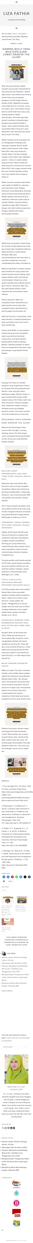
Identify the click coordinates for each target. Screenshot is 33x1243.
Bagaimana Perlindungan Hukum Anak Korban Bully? (21, 908)
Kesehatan (22, 937)
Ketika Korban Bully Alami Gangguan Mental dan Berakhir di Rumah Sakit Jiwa (7, 911)
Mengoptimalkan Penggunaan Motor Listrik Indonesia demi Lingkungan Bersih (15, 977)
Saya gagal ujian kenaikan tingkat (14, 963)
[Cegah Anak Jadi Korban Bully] (8, 921)
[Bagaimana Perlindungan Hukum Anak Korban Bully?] (22, 899)
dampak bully (22, 940)
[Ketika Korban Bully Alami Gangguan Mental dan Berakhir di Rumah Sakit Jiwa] (8, 899)
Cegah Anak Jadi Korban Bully (6, 929)
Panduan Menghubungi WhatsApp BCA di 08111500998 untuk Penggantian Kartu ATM (15, 969)
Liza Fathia (23, 1240)
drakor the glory (19, 945)
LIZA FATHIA (16, 14)
